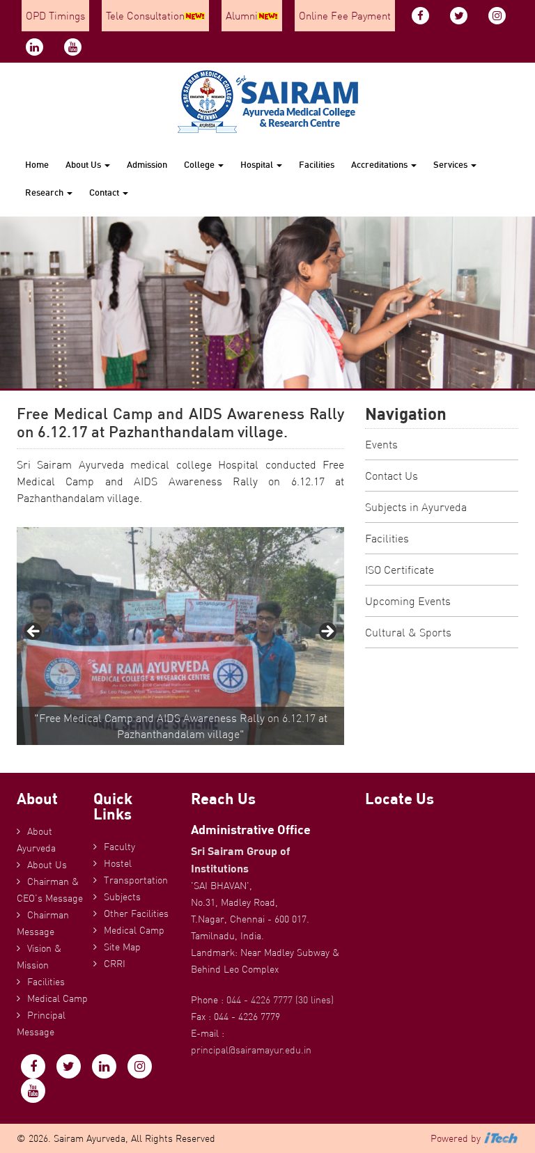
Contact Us (391, 476)
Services (451, 164)
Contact (105, 192)
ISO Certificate (399, 569)
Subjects (122, 897)
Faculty (119, 846)
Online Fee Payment (345, 15)
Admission (147, 164)
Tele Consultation (145, 15)
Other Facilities (136, 913)
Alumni (242, 15)
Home (37, 164)
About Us (84, 164)
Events (381, 444)
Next (326, 632)
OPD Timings (55, 15)
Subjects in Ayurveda (416, 507)
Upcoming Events (408, 601)
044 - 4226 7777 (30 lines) (280, 1000)
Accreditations (380, 164)
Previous (34, 632)
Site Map (122, 947)
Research (45, 192)
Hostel (118, 863)
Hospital (257, 164)
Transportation (136, 880)
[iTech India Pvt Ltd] (500, 1138)
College (200, 164)
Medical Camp (57, 998)
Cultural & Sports (408, 632)
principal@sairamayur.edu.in (251, 1050)
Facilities (316, 164)
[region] (180, 636)
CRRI (114, 963)
